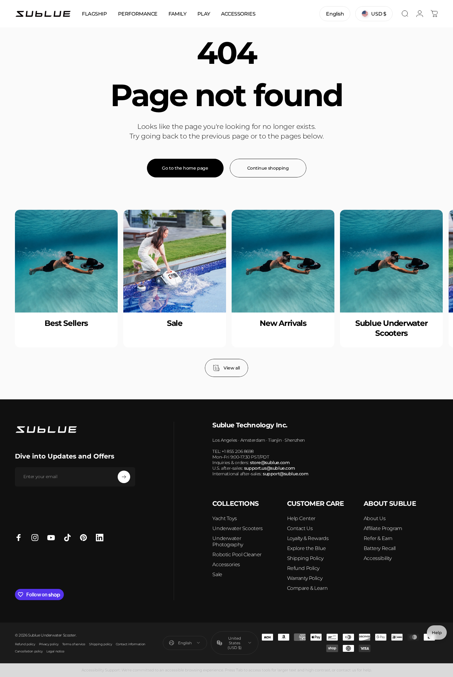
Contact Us (300, 528)
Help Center (301, 518)
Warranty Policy (305, 578)
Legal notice (55, 651)
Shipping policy (100, 644)
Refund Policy (303, 568)
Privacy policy (49, 644)
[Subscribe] (124, 477)
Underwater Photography (227, 541)
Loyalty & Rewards (308, 538)
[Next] (419, 293)
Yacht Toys (224, 518)
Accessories (226, 564)
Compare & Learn (307, 588)
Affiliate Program (383, 528)
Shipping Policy (305, 558)
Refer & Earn (378, 538)
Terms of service (73, 644)
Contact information (130, 644)
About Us (375, 518)
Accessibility (378, 558)
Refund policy (25, 644)
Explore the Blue (306, 548)
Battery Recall (380, 548)
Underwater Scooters (237, 528)
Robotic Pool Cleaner (237, 554)
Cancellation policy (29, 651)
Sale (217, 574)
